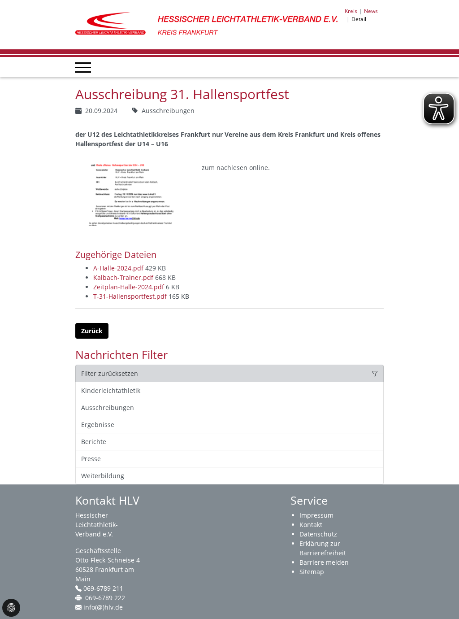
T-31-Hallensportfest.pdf (131, 296)
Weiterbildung (102, 475)
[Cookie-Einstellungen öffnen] (11, 608)
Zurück (92, 331)
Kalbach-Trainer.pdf (124, 277)
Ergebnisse (97, 424)
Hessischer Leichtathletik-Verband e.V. (96, 524)
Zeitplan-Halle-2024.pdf (129, 287)
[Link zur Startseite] (210, 24)
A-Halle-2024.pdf (119, 268)
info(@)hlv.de (103, 607)
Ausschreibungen (107, 407)
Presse (91, 458)
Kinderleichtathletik (110, 390)
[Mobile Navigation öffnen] (83, 67)
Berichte (93, 441)
